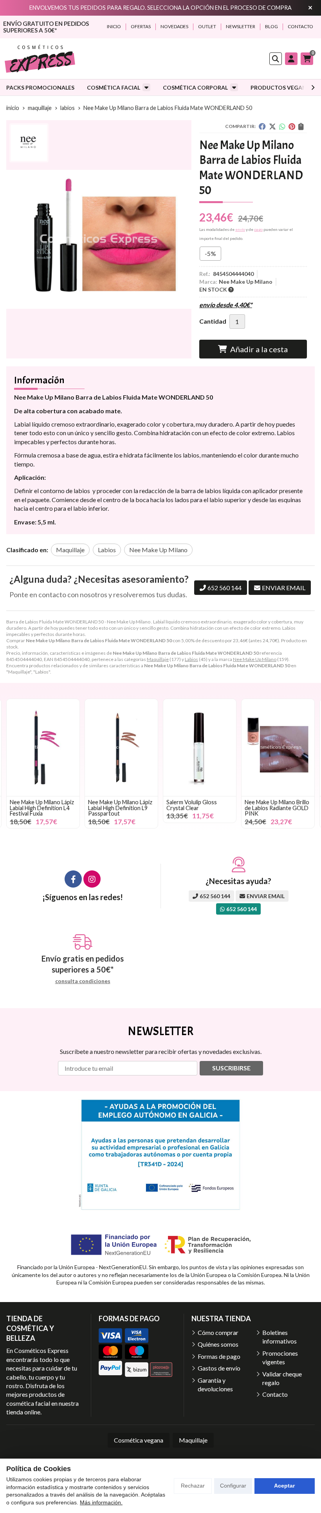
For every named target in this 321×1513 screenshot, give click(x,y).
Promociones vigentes (280, 1357)
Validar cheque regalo (282, 1378)
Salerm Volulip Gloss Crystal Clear (191, 805)
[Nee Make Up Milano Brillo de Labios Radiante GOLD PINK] (278, 747)
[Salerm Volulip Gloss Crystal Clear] (199, 747)
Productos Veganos (282, 87)
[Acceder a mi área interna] (291, 58)
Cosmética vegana (138, 1440)
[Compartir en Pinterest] (292, 126)
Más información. (101, 1502)
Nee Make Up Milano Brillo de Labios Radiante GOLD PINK (277, 808)
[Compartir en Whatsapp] (282, 126)
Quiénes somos (218, 1344)
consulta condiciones (82, 981)
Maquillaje (158, 659)
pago (258, 229)
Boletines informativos (279, 1337)
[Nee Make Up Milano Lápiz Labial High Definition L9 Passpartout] (121, 747)
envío (240, 229)
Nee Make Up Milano (254, 659)
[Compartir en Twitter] (272, 126)
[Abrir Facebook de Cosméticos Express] (73, 879)
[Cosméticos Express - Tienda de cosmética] (40, 59)
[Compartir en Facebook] (262, 126)
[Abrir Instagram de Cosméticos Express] (92, 879)
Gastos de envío (219, 1368)
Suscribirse (231, 1068)
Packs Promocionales (40, 87)
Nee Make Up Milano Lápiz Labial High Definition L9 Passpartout (120, 808)
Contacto (275, 1394)
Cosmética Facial (113, 87)
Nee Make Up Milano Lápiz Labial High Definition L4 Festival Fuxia (42, 808)
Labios (191, 659)
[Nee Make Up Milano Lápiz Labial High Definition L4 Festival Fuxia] (43, 747)
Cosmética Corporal (195, 87)
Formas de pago (219, 1356)
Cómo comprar (218, 1332)
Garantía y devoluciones (215, 1384)
